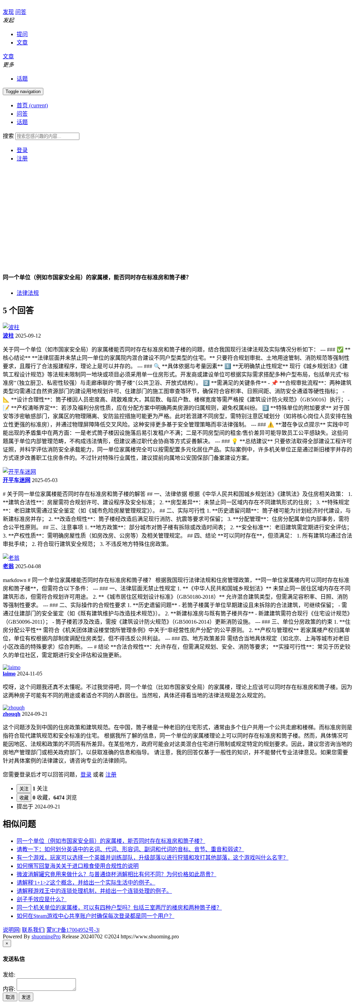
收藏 (23, 797)
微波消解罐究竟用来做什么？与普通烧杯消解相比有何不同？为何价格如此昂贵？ (116, 874)
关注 (23, 788)
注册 (22, 158)
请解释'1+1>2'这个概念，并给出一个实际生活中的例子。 (86, 883)
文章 (22, 42)
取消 (10, 997)
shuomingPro (46, 936)
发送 (26, 997)
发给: (9, 975)
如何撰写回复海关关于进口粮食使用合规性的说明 (78, 866)
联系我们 (33, 930)
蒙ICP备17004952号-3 (72, 930)
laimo (9, 674)
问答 (22, 114)
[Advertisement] (177, 216)
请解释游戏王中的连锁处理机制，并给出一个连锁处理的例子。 (94, 891)
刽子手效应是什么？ (42, 899)
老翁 (8, 566)
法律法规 (28, 293)
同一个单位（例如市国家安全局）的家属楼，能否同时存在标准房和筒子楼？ (111, 841)
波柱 (8, 336)
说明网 (11, 930)
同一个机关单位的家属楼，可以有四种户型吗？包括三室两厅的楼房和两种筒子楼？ (119, 908)
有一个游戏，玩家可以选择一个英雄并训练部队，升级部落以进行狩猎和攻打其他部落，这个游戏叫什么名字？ (152, 858)
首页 (32, 105)
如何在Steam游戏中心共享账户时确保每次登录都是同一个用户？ (95, 916)
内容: (9, 989)
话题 (22, 79)
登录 (22, 150)
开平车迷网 (17, 480)
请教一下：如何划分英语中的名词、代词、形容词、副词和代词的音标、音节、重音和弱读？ (130, 849)
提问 (22, 34)
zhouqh (11, 714)
